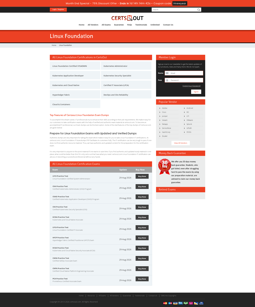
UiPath (189, 128)
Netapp (165, 124)
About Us (91, 295)
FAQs (129, 24)
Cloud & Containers (61, 104)
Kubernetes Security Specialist (117, 75)
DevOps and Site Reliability (116, 95)
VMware (190, 120)
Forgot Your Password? (192, 86)
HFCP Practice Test (61, 237)
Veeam (164, 120)
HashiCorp (166, 132)
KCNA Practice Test (61, 217)
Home (81, 24)
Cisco (164, 112)
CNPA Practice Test (61, 268)
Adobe (164, 108)
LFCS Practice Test (60, 176)
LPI (188, 116)
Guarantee (119, 24)
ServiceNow (166, 128)
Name (160, 73)
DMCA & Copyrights (168, 295)
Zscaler (164, 136)
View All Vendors (180, 143)
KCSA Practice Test (61, 248)
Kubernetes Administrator (115, 66)
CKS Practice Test (60, 207)
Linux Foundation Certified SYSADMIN (69, 66)
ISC (188, 112)
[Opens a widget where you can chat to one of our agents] (237, 291)
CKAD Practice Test (61, 196)
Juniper (165, 116)
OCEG (189, 132)
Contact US (153, 295)
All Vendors (93, 24)
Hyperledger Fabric (61, 95)
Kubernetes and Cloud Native (65, 85)
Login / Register (58, 10)
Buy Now (142, 176)
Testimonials (141, 24)
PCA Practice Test (60, 278)
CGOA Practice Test (61, 258)
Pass (160, 80)
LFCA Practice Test (60, 227)
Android (190, 108)
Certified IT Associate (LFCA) (116, 85)
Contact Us (168, 24)
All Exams (106, 24)
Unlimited (155, 24)
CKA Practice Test (60, 186)
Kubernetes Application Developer (68, 75)
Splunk (189, 124)
